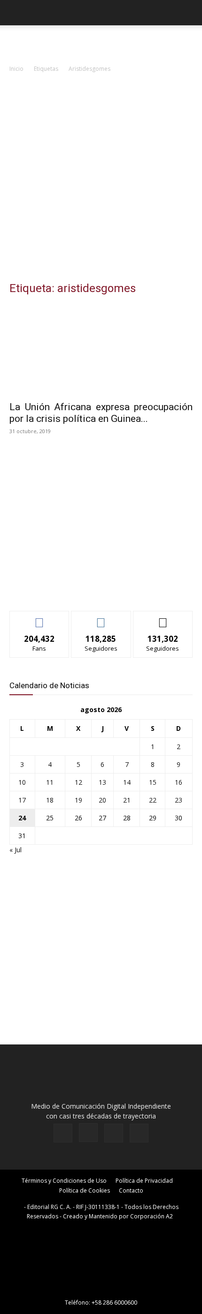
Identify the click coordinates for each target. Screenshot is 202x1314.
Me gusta (39, 618)
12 (78, 782)
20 (102, 800)
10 (22, 782)
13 (102, 782)
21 (127, 800)
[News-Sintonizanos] (79, 588)
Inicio (16, 69)
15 (152, 782)
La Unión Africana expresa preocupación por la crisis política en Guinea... (101, 412)
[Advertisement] (101, 179)
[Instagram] (88, 1132)
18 (50, 800)
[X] (113, 1133)
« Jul (15, 849)
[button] (16, 12)
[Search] (189, 12)
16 (178, 782)
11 (50, 782)
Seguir (101, 618)
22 (152, 800)
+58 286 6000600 (114, 1302)
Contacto (131, 1190)
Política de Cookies (84, 1190)
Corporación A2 (151, 1216)
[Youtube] (139, 1133)
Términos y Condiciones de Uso (64, 1181)
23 (178, 800)
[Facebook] (63, 1133)
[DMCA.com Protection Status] (101, 1289)
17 (22, 800)
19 (78, 800)
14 (127, 782)
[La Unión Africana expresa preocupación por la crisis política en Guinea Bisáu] (101, 350)
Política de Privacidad (144, 1181)
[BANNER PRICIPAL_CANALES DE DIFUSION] (101, 42)
